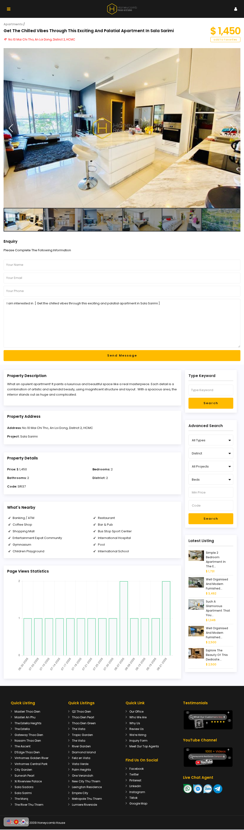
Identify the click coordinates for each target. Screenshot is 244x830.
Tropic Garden (82, 735)
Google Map (138, 803)
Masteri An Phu (25, 717)
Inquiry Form (138, 741)
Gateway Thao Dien (29, 735)
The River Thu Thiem (29, 805)
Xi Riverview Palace (28, 781)
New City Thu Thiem (86, 781)
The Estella (22, 729)
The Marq (21, 799)
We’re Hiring (137, 735)
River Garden (81, 746)
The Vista (78, 729)
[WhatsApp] (188, 788)
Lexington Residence (87, 787)
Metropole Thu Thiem (87, 799)
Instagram (137, 792)
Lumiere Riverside (84, 805)
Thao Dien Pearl (83, 717)
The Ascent (22, 746)
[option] (122, 128)
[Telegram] (217, 788)
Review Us (136, 729)
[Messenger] (198, 788)
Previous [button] (11, 128)
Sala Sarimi (29, 436)
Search (210, 403)
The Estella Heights (28, 723)
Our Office (136, 711)
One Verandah (82, 776)
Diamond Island (84, 752)
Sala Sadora (24, 787)
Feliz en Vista (81, 758)
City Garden (23, 770)
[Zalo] (208, 788)
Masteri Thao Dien (27, 711)
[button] (9, 822)
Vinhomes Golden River (31, 758)
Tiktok (133, 798)
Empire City (80, 793)
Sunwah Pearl (24, 776)
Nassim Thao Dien (28, 741)
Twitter (134, 774)
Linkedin (135, 786)
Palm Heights (81, 770)
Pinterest (135, 780)
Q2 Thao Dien (81, 711)
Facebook (136, 769)
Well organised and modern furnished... (217, 583)
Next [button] (232, 128)
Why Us (134, 723)
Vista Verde (80, 764)
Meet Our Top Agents (144, 746)
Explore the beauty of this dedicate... (217, 654)
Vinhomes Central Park (31, 764)
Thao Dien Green (84, 723)
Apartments (13, 24)
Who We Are (138, 717)
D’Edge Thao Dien (27, 752)
